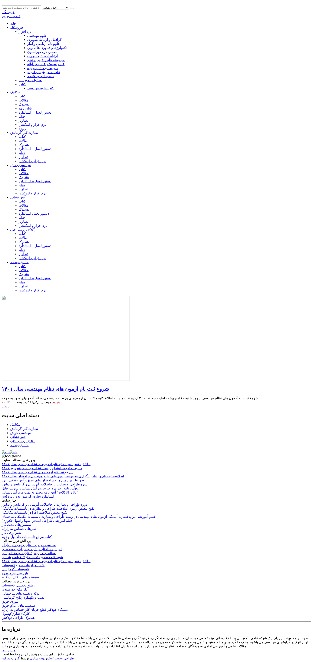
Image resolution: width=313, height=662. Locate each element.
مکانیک (15, 92)
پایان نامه (25, 108)
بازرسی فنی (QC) (22, 229)
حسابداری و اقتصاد (40, 76)
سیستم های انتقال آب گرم (20, 577)
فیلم (22, 116)
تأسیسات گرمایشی (15, 569)
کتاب (22, 84)
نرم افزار (25, 31)
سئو (50, 658)
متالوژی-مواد (19, 262)
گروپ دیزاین (11, 658)
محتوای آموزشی (30, 80)
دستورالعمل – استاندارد (35, 112)
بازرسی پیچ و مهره (15, 573)
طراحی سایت (64, 658)
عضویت (14, 16)
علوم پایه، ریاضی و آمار (43, 44)
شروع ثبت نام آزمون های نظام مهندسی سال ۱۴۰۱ (55, 389)
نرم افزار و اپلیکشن (32, 124)
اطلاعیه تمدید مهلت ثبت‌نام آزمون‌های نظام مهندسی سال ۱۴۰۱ (46, 561)
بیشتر (6, 406)
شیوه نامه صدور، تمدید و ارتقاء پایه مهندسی (32, 557)
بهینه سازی (37, 658)
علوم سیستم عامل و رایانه (46, 64)
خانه (13, 23)
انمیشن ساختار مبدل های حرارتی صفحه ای (32, 549)
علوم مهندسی (37, 35)
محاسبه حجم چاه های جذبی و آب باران (29, 545)
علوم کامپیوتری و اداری (43, 72)
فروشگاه (8, 12)
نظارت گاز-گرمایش (24, 132)
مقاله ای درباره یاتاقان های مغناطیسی (29, 553)
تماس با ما (9, 650)
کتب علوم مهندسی (40, 88)
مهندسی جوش (20, 165)
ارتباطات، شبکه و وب (42, 56)
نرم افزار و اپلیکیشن (33, 225)
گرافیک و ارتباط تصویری (44, 39)
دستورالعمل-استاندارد (34, 213)
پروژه (23, 128)
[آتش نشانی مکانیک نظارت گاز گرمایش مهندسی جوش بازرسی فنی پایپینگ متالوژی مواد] (56, 7)
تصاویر (23, 120)
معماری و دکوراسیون (42, 52)
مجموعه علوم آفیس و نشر (46, 60)
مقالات (24, 100)
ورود (5, 16)
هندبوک (24, 104)
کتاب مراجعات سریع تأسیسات (23, 565)
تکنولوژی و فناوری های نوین (47, 48)
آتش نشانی (18, 197)
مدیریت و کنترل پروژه (42, 68)
